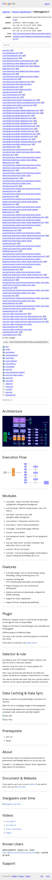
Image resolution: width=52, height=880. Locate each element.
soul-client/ (9, 358)
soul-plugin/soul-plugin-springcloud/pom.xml (19, 141)
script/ (7, 349)
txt (41, 876)
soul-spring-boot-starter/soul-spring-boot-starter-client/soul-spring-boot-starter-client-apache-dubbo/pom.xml (21, 167)
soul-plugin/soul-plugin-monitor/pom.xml (18, 131)
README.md (10, 395)
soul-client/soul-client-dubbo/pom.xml (17, 63)
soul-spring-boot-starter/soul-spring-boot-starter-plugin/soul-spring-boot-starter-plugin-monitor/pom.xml (21, 240)
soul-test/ (9, 378)
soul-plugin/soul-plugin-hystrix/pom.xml (17, 128)
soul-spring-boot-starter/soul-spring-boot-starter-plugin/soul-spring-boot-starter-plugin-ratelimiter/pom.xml (21, 248)
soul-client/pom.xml (10, 58)
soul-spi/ (8, 369)
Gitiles (14, 876)
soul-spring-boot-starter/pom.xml (15, 149)
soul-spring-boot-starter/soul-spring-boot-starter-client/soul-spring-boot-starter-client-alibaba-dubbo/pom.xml (21, 160)
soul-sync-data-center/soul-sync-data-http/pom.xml (22, 319)
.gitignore (9, 383)
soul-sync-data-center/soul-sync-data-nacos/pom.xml (23, 321)
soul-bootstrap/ (11, 355)
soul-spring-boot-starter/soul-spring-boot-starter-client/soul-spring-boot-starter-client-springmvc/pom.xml (21, 183)
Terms (27, 876)
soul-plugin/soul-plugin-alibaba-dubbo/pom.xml (20, 110)
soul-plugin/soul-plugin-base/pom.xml (17, 118)
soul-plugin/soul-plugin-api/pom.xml (16, 115)
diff (15, 39)
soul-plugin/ (10, 366)
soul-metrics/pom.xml (10, 97)
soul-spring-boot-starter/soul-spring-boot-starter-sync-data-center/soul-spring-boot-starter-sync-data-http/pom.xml (25, 285)
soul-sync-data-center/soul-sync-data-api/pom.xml (22, 316)
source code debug (13, 829)
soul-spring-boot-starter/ (15, 372)
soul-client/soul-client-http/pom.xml (16, 81)
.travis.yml (9, 386)
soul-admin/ (10, 352)
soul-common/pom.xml (11, 94)
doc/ (7, 346)
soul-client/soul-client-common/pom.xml (18, 61)
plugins (8, 833)
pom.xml (5, 50)
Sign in (47, 4)
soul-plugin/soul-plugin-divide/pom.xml (17, 121)
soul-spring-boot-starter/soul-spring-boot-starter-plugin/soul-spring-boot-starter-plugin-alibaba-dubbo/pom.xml (21, 201)
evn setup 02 (11, 825)
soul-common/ (11, 361)
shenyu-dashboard (21, 11)
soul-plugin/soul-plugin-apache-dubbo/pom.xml (20, 113)
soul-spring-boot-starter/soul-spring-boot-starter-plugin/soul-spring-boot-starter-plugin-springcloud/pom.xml (21, 266)
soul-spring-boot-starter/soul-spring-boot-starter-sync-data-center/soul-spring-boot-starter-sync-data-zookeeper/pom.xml (25, 308)
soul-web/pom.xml (9, 334)
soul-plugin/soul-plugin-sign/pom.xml (16, 139)
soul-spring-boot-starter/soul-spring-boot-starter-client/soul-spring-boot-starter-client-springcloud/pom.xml (21, 175)
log (15, 20)
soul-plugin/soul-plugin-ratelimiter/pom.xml (19, 134)
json (48, 876)
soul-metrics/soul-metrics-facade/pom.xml (19, 100)
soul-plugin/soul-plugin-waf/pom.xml (16, 144)
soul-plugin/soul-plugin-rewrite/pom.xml (17, 136)
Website (32, 784)
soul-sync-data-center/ (14, 375)
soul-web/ (9, 381)
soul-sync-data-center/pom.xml (14, 313)
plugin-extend (31, 643)
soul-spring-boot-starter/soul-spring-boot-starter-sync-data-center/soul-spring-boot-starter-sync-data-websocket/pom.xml (25, 300)
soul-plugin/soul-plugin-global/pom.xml (17, 123)
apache (6, 11)
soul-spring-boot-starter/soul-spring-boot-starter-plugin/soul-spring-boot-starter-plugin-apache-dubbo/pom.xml (21, 209)
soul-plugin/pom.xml (10, 108)
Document (22, 787)
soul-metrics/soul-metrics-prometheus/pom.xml (21, 102)
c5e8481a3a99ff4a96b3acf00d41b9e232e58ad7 (32, 36)
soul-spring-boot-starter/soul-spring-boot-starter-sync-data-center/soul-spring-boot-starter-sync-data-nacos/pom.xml (25, 293)
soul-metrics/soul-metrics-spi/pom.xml (17, 105)
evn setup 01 (11, 821)
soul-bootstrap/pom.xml (11, 55)
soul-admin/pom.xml (10, 53)
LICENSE (8, 389)
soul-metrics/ (10, 363)
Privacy (21, 876)
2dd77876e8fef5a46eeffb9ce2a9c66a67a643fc (32, 33)
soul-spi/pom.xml (9, 147)
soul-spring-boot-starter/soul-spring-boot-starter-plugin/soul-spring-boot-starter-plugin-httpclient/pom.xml (21, 227)
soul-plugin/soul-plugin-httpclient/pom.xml (18, 126)
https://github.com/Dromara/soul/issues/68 (19, 852)
